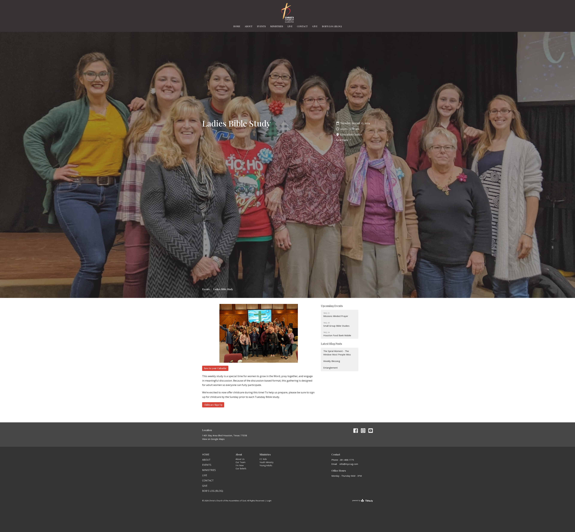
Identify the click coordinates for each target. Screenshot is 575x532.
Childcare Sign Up (213, 404)
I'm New (240, 465)
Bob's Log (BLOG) (332, 26)
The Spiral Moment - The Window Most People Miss (337, 353)
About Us (240, 459)
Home (236, 26)
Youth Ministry (266, 462)
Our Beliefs (241, 468)
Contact (302, 26)
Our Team (240, 462)
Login (269, 500)
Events (261, 26)
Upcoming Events (332, 306)
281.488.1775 (347, 459)
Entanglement (330, 367)
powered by (361, 503)
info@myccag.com (349, 463)
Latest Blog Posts (331, 343)
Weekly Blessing (331, 361)
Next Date (342, 140)
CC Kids (263, 459)
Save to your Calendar (215, 368)
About (248, 26)
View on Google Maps (213, 438)
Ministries (276, 26)
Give (314, 26)
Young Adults (265, 465)
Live (290, 26)
